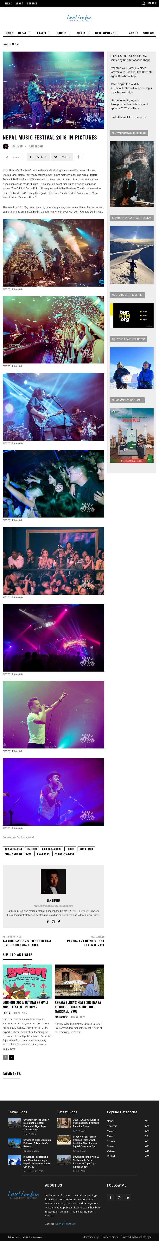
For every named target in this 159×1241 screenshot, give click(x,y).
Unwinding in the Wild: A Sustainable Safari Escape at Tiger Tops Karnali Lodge (131, 88)
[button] (149, 3)
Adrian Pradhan (13, 849)
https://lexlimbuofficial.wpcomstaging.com (53, 906)
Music (15, 44)
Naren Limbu (86, 849)
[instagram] (53, 920)
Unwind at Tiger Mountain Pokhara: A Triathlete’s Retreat (37, 1143)
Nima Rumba (42, 853)
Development (61, 1017)
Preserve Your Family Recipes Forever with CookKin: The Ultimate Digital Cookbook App (131, 72)
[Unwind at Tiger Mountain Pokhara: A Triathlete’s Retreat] (14, 1143)
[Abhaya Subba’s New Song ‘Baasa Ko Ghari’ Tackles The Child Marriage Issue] (79, 982)
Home (5, 44)
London (70, 849)
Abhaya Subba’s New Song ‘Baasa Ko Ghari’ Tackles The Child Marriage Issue (78, 1007)
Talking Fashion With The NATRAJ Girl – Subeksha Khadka (27, 943)
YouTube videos (80, 911)
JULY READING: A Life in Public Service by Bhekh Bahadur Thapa (130, 58)
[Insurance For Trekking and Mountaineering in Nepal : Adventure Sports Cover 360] (14, 1160)
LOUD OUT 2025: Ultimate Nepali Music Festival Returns (25, 1004)
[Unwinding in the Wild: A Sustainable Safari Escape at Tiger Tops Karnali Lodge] (14, 1123)
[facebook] (47, 920)
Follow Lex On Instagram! (18, 837)
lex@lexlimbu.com (65, 1223)
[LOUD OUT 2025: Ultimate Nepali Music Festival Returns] (27, 982)
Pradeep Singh (110, 1237)
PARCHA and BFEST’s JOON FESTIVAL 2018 (85, 943)
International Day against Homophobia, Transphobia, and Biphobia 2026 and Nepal (129, 104)
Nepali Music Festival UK (18, 853)
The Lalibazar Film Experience (128, 117)
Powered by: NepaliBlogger (136, 1237)
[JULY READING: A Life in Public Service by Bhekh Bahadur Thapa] (64, 1123)
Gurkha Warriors (51, 849)
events (6, 1013)
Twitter (95, 915)
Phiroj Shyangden (64, 853)
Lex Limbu (17, 146)
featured (32, 849)
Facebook (67, 915)
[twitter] (59, 920)
